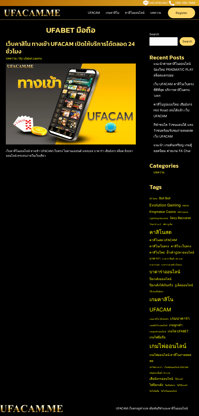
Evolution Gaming (165, 205)
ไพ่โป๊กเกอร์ (182, 385)
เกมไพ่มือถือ (157, 337)
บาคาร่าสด (154, 265)
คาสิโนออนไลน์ (134, 13)
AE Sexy (153, 198)
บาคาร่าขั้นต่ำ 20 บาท (172, 259)
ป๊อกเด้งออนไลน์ (160, 279)
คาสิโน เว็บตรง (181, 246)
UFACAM (94, 13)
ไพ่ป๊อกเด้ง (156, 385)
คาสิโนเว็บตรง (159, 246)
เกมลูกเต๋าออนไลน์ (157, 331)
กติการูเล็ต (167, 224)
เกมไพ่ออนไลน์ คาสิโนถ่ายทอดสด (170, 358)
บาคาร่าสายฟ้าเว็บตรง (171, 265)
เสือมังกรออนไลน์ (161, 379)
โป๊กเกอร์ (179, 379)
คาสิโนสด (160, 232)
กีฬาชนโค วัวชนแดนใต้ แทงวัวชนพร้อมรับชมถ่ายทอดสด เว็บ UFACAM (173, 130)
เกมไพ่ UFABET (178, 331)
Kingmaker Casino (162, 212)
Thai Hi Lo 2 (155, 224)
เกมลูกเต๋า (175, 325)
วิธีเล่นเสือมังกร (156, 291)
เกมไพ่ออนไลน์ (167, 346)
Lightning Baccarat (158, 218)
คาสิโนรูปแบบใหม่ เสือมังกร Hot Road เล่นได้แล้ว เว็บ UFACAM (173, 110)
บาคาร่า (155, 258)
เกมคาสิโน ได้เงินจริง (158, 319)
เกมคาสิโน (112, 13)
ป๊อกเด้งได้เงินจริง (161, 285)
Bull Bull (164, 198)
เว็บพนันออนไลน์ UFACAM (176, 367)
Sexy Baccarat (180, 218)
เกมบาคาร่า (180, 318)
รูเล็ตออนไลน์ (184, 285)
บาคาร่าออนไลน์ (164, 271)
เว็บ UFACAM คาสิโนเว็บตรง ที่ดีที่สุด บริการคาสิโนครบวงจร (174, 90)
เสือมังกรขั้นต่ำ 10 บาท (159, 373)
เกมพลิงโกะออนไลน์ (158, 325)
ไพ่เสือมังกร (170, 385)
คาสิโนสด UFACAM (163, 240)
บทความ (155, 13)
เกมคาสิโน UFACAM (161, 304)
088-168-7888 (185, 3)
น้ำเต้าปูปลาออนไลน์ (180, 252)
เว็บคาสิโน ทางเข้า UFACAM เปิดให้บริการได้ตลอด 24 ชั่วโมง (70, 48)
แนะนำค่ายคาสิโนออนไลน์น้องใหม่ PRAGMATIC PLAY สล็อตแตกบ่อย (173, 69)
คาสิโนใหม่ (157, 252)
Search (154, 34)
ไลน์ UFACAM (157, 3)
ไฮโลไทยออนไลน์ (169, 391)
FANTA (185, 206)
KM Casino (183, 212)
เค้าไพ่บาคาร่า (155, 367)
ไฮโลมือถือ (154, 391)
